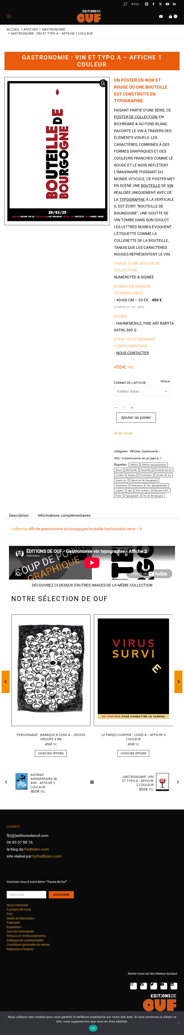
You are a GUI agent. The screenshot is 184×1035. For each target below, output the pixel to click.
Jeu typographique (157, 485)
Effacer (165, 381)
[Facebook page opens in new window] (153, 4)
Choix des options (51, 753)
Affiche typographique (154, 465)
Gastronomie (150, 451)
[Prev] (7, 782)
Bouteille (146, 470)
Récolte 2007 (161, 490)
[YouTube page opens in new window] (167, 4)
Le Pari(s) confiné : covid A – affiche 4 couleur (133, 737)
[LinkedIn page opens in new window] (174, 4)
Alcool (119, 470)
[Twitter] (153, 986)
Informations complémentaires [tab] (64, 515)
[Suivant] (177, 782)
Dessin (132, 475)
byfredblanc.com (47, 856)
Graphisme (121, 485)
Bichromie (131, 470)
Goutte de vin (163, 475)
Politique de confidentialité (25, 940)
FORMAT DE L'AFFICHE (130, 383)
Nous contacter (132, 353)
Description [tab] (18, 515)
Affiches (135, 451)
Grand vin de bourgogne (144, 480)
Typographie (132, 496)
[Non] (178, 1023)
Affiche (134, 465)
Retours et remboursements (26, 936)
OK (93, 1028)
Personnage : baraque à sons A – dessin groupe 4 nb (51, 737)
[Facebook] (143, 986)
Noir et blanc (143, 490)
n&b (130, 490)
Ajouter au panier (136, 417)
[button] (66, 3)
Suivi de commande (20, 931)
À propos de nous (19, 909)
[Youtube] (163, 986)
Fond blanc (146, 475)
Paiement (13, 922)
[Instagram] (133, 986)
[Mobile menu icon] (9, 16)
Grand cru (121, 480)
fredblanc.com (36, 849)
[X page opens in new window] (160, 4)
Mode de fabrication (21, 918)
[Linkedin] (174, 986)
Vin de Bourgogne (153, 496)
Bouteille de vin (163, 470)
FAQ (10, 914)
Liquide (120, 490)
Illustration (137, 485)
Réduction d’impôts (20, 949)
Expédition (14, 927)
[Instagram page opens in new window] (146, 4)
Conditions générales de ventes (28, 944)
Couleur (120, 475)
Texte (119, 496)
